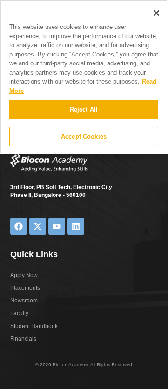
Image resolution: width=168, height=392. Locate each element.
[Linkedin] (75, 226)
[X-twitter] (37, 226)
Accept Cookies (84, 136)
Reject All (84, 109)
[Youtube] (56, 226)
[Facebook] (18, 226)
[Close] (156, 13)
